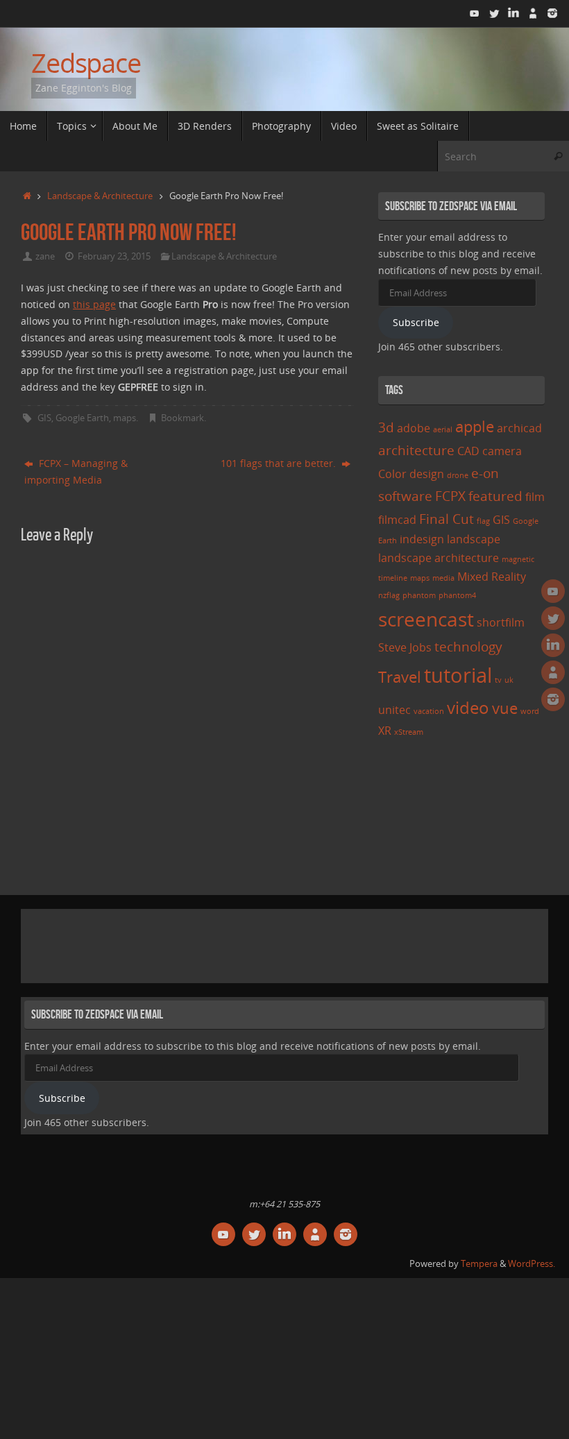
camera (502, 451)
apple (474, 426)
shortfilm (501, 622)
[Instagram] (552, 13)
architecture (416, 450)
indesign (422, 539)
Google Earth (82, 418)
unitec (394, 709)
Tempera (479, 1264)
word (529, 711)
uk (508, 680)
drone (457, 475)
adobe (413, 428)
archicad (519, 428)
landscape (473, 539)
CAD (468, 451)
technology (468, 646)
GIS (44, 418)
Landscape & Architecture (100, 196)
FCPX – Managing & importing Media (76, 471)
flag (483, 521)
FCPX (450, 495)
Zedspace (86, 63)
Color (392, 474)
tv (498, 680)
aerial (442, 429)
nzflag (389, 595)
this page (94, 304)
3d (386, 427)
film (535, 496)
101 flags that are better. (280, 463)
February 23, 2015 (114, 256)
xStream (408, 732)
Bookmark (182, 418)
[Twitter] (494, 13)
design (426, 474)
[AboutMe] (533, 13)
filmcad (397, 519)
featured (495, 495)
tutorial (458, 675)
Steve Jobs (405, 647)
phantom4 (457, 595)
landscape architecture (438, 557)
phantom (419, 595)
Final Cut (446, 518)
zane (45, 256)
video (468, 707)
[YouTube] (474, 13)
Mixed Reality (491, 576)
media (443, 578)
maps (124, 418)
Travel (399, 676)
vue (505, 707)
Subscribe (416, 322)
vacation (429, 711)
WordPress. (531, 1264)
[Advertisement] (276, 943)
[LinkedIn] (513, 13)
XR (384, 730)
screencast (426, 619)
